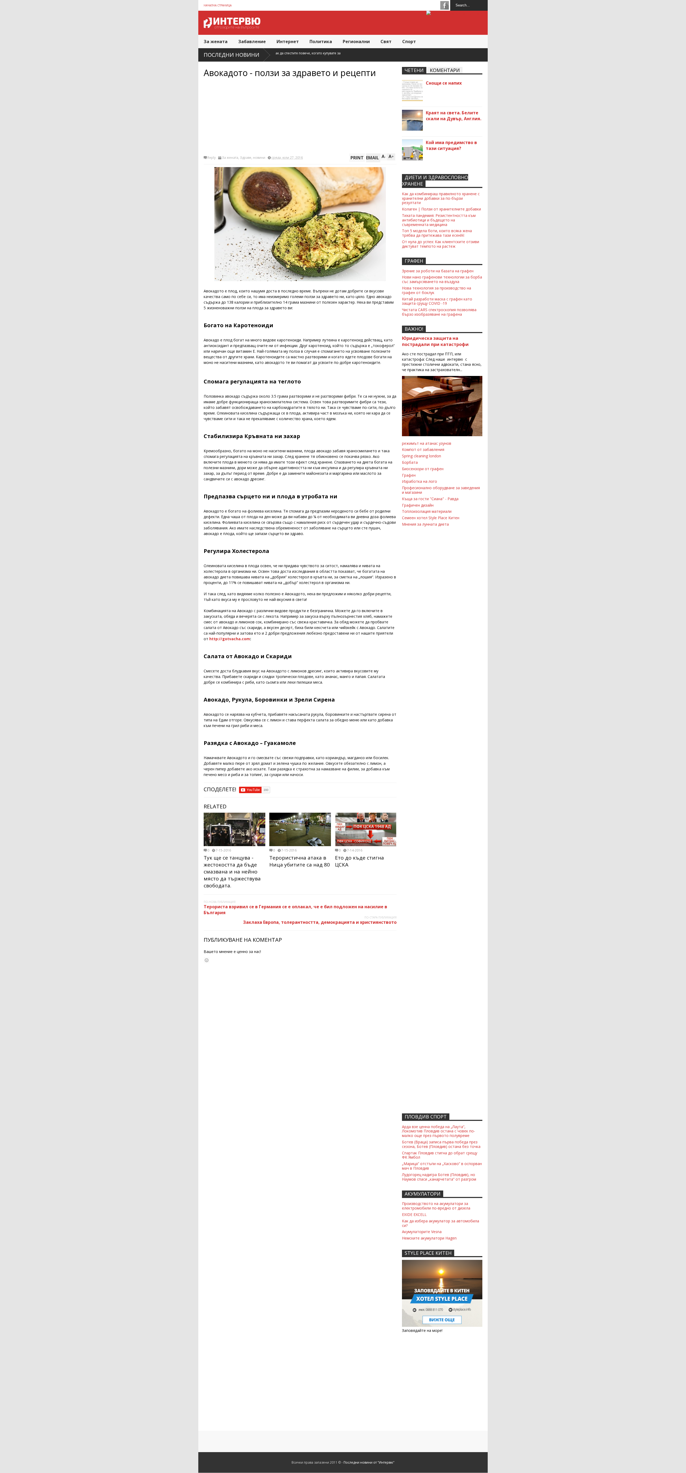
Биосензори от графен (422, 468)
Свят (386, 41)
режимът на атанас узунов (426, 443)
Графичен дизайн (418, 505)
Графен (409, 475)
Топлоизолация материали (427, 511)
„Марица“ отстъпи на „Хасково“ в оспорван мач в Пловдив (442, 1166)
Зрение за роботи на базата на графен (438, 270)
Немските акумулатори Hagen (429, 1238)
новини (259, 157)
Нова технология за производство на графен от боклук (436, 290)
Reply (211, 157)
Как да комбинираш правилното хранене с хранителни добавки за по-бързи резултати (441, 198)
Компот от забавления (423, 449)
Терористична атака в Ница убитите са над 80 (299, 861)
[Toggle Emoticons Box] (207, 960)
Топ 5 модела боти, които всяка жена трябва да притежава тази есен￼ (437, 233)
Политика (321, 41)
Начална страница (218, 5)
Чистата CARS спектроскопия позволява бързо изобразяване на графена (439, 312)
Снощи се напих (444, 83)
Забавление (252, 41)
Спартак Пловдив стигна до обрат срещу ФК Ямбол (439, 1155)
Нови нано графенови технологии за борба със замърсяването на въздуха (442, 279)
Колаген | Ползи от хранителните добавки (441, 209)
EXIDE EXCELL (414, 1214)
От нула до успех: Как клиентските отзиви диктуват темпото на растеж (440, 244)
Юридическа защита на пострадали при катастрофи (435, 341)
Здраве (245, 157)
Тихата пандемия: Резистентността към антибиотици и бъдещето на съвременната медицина (439, 220)
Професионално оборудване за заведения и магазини (441, 490)
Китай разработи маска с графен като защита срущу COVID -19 (437, 301)
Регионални (356, 41)
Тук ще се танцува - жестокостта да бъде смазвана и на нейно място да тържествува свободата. (232, 871)
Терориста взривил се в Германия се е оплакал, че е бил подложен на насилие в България (295, 910)
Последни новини (231, 54)
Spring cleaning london (421, 455)
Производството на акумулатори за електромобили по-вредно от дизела (436, 1206)
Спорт (409, 41)
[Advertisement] (300, 115)
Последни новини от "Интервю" (369, 1462)
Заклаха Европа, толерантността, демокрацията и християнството (320, 922)
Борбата (410, 462)
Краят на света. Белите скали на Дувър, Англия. (453, 116)
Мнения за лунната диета (425, 524)
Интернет (288, 41)
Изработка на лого (419, 481)
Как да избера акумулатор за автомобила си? (440, 1223)
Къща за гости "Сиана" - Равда (430, 498)
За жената (216, 41)
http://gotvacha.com (229, 638)
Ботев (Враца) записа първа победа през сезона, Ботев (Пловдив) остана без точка (441, 1144)
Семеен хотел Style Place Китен (430, 517)
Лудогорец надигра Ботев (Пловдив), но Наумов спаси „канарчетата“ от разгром (439, 1177)
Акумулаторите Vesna (422, 1231)
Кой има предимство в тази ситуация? (451, 145)
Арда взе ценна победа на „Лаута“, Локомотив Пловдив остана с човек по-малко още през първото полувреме (438, 1131)
